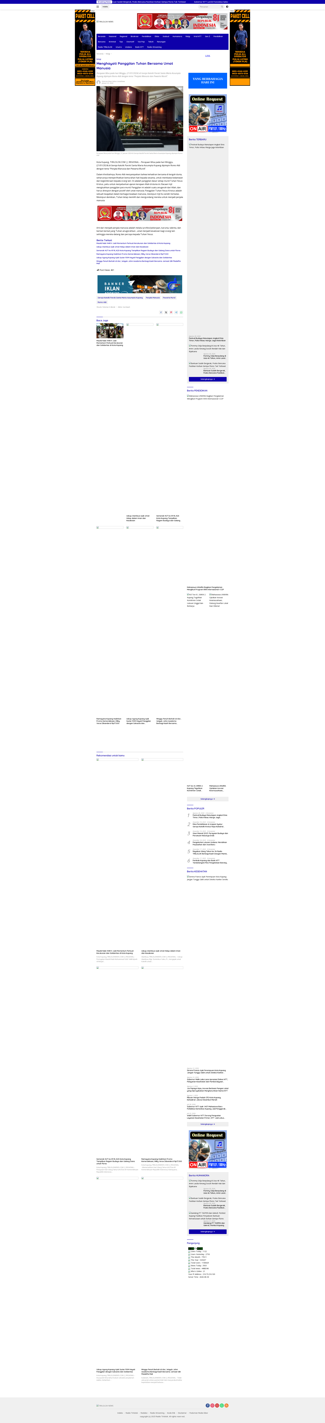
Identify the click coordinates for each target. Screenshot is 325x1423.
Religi (188, 36)
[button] (222, 7)
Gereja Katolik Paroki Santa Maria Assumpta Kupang (120, 298)
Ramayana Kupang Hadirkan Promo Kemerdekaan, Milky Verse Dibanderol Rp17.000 (132, 254)
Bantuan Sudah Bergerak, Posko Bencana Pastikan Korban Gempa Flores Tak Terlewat (215, 371)
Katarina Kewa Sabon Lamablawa (113, 81)
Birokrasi (134, 36)
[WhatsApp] (222, 1405)
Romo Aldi (102, 302)
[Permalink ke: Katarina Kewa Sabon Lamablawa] (98, 82)
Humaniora (177, 36)
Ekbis (157, 36)
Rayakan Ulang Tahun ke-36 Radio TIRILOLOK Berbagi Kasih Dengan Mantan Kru (210, 852)
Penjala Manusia (153, 298)
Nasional (112, 36)
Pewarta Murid (169, 298)
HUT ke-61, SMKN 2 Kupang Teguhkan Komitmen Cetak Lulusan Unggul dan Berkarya (195, 788)
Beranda (101, 36)
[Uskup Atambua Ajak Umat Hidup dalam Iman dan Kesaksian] (139, 418)
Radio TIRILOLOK (105, 47)
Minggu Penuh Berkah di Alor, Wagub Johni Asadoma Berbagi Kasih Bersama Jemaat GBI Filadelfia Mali (138, 262)
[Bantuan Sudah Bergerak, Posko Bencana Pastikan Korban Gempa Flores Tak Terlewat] (208, 365)
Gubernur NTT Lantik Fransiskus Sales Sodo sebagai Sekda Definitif (161, 2)
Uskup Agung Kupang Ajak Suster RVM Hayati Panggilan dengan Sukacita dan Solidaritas (134, 257)
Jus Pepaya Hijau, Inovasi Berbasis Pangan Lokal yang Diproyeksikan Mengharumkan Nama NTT (207, 1089)
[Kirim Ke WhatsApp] (181, 312)
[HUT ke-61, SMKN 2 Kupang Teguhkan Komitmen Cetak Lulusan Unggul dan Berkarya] (196, 688)
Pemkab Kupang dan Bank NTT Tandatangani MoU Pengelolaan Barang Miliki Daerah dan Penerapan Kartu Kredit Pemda (210, 861)
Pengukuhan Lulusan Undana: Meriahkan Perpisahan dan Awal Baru (210, 843)
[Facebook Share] (161, 312)
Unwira (119, 47)
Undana (128, 47)
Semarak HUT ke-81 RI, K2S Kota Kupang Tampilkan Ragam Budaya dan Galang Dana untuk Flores (138, 250)
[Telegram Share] (176, 312)
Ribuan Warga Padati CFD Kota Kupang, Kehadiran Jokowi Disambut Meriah (204, 1098)
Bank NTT (139, 47)
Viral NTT (197, 36)
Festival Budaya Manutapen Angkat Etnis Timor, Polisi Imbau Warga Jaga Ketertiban (207, 339)
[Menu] (98, 7)
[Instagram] (212, 1405)
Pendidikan (146, 36)
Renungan (161, 42)
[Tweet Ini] (166, 312)
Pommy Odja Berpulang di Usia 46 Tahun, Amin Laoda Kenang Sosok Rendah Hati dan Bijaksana (215, 357)
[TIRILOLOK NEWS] (104, 21)
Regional (123, 36)
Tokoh (150, 42)
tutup (93, 11)
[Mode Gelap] (227, 7)
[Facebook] (208, 1405)
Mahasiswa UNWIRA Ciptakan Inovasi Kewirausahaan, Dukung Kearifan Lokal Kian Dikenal (217, 788)
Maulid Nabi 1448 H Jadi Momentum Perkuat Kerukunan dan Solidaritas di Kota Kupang (133, 243)
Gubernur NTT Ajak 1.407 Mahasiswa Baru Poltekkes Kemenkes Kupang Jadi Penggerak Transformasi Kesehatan (206, 1107)
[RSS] (226, 1405)
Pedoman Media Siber (199, 1413)
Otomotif (130, 42)
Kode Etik (171, 1413)
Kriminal (112, 42)
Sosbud (166, 36)
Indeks (105, 7)
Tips (121, 42)
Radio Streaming (154, 47)
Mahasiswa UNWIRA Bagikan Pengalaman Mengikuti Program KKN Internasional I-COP (205, 588)
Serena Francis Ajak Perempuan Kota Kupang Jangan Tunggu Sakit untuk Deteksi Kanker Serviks (206, 1071)
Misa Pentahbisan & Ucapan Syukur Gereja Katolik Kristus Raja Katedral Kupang (208, 825)
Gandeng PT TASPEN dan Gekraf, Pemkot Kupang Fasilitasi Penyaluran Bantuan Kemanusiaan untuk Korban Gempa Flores (214, 1224)
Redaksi (144, 1413)
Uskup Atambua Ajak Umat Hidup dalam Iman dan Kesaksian (122, 247)
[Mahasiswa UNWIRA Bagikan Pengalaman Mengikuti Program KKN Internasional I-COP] (208, 490)
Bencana (101, 42)
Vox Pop (141, 42)
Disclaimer (182, 1413)
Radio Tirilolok (132, 1413)
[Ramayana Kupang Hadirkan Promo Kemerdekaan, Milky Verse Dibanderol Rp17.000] (109, 621)
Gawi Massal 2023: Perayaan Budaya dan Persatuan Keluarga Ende (210, 834)
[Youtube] (217, 1405)
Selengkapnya (207, 379)
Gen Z (207, 36)
